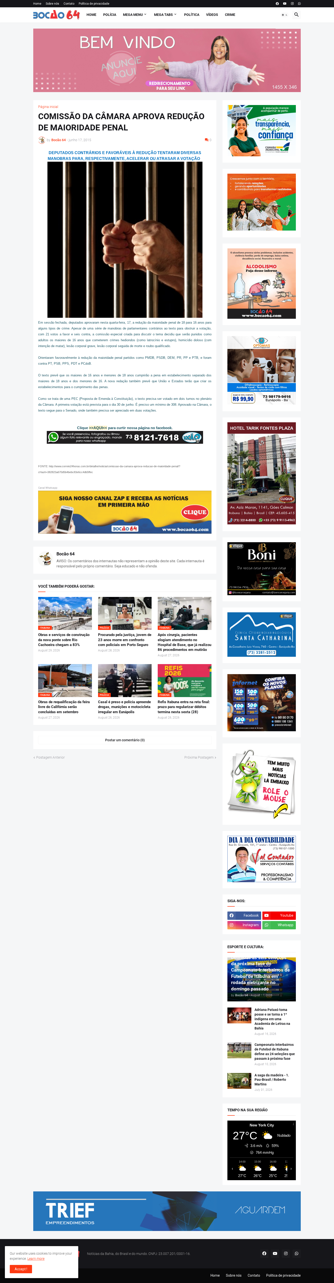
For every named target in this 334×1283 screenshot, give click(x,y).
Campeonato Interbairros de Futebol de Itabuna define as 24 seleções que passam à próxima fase (275, 1051)
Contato (69, 3)
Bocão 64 (65, 553)
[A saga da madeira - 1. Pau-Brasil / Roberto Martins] (239, 1081)
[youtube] (285, 3)
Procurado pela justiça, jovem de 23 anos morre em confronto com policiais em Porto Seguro (124, 640)
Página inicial (48, 106)
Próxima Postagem (198, 757)
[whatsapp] (299, 3)
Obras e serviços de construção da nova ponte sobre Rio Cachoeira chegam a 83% (63, 640)
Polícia (109, 15)
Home (37, 3)
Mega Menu (133, 15)
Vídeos (212, 15)
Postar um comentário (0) (125, 740)
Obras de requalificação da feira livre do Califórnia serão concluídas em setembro (64, 707)
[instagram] (292, 3)
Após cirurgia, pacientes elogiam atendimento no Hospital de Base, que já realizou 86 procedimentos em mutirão (184, 642)
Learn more (36, 1259)
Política (191, 15)
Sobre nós (52, 3)
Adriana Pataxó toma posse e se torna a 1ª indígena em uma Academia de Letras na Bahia (272, 1019)
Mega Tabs (163, 15)
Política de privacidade (94, 3)
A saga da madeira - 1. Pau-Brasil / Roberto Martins (272, 1079)
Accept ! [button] (21, 1269)
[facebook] (277, 3)
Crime (230, 15)
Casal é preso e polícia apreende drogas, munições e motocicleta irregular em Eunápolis (124, 707)
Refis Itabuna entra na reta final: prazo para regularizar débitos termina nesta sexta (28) (184, 707)
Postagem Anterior (50, 757)
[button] (284, 14)
